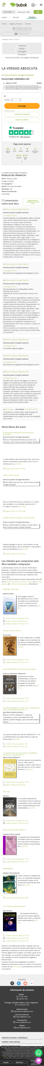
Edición (16, 17)
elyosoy (6, 796)
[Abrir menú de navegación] (41, 5)
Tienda (4, 24)
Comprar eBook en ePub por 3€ (16, 621)
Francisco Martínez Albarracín (14, 673)
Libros (4, 17)
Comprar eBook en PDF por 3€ (16, 862)
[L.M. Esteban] (8, 409)
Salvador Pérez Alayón (11, 834)
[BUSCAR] (38, 12)
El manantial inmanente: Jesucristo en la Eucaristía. (18, 433)
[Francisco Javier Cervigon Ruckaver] (22, 50)
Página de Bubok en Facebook (19, 983)
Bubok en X (12, 983)
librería (7, 582)
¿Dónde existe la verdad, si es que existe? (19, 518)
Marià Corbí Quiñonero (11, 757)
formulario (16, 967)
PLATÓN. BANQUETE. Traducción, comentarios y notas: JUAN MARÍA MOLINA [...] (21, 709)
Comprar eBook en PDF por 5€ (16, 746)
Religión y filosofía (15, 24)
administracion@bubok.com (23, 1011)
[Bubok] (18, 5)
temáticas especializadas (18, 584)
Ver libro (18, 464)
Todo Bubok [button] (7, 12)
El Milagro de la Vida (10, 589)
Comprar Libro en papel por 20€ (17, 898)
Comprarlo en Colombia (22, 114)
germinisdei (7, 911)
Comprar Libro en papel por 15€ (17, 660)
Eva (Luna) (7, 635)
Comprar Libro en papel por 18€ (16, 744)
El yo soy (6, 791)
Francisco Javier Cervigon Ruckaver (22, 57)
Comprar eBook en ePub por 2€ (17, 938)
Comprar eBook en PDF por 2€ (16, 624)
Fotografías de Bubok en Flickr (32, 983)
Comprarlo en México (22, 120)
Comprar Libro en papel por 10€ (17, 935)
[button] (34, 5)
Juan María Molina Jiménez (13, 712)
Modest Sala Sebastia (11, 873)
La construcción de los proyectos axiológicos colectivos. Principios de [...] (20, 754)
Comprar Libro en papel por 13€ (17, 618)
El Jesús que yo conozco (12, 630)
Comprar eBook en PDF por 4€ (16, 662)
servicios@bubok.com (23, 1022)
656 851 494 (23, 999)
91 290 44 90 (22, 997)
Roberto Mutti (8, 593)
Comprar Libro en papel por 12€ (17, 859)
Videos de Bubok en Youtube (25, 983)
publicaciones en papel (24, 582)
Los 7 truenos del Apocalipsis (14, 906)
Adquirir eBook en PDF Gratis (15, 469)
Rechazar (19, 1062)
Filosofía (28, 24)
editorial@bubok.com (23, 1017)
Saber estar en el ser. (11, 475)
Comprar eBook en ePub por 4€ (17, 823)
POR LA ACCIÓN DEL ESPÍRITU (14, 830)
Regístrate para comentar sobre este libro (32, 202)
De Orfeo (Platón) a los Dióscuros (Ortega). (19, 669)
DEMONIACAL (8, 868)
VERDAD (16, 39)
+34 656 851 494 (23, 1005)
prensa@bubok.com (23, 1028)
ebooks (13, 582)
